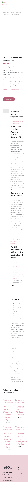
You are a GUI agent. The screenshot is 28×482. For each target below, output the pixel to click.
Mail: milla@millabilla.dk (7, 480)
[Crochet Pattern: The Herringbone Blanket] (20, 427)
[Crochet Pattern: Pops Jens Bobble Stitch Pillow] (8, 400)
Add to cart (9, 99)
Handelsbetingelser (19, 473)
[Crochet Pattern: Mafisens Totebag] (20, 400)
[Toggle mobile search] (22, 2)
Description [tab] (6, 111)
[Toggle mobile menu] (25, 2)
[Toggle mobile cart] (20, 2)
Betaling (17, 467)
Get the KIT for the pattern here (11, 89)
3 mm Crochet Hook (18, 290)
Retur (16, 471)
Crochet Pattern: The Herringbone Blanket (21, 439)
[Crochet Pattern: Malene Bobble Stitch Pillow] (8, 427)
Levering (17, 469)
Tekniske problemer (19, 475)
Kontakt (17, 477)
